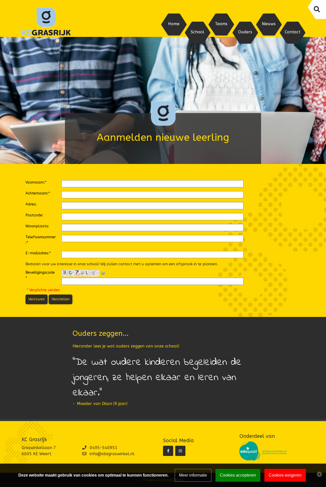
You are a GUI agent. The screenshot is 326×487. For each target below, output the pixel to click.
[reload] (103, 272)
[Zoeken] (316, 9)
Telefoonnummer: (40, 240)
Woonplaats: (37, 226)
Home (174, 23)
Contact (292, 32)
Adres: (31, 204)
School (197, 32)
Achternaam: (37, 193)
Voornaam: (36, 182)
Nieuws (269, 23)
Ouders (245, 32)
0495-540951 (103, 447)
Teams (221, 23)
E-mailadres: (38, 253)
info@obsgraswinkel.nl (112, 453)
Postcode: (34, 215)
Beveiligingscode (40, 275)
